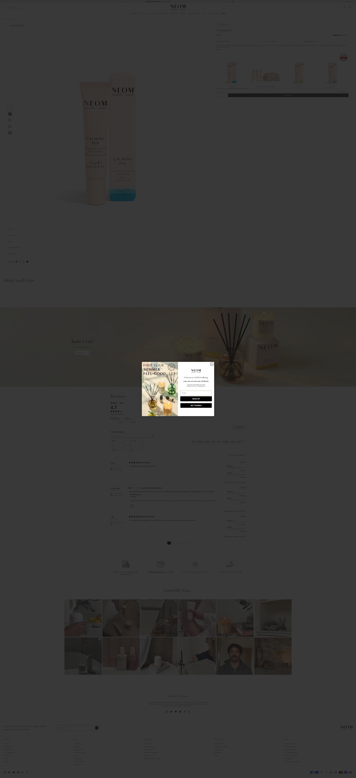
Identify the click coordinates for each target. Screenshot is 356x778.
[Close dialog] (211, 364)
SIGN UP (196, 399)
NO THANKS (196, 405)
